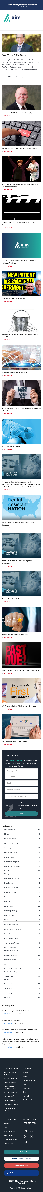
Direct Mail (7, 897)
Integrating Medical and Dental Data (14, 372)
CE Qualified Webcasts (11, 1139)
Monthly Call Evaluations (12, 929)
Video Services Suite (11, 1078)
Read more (12, 76)
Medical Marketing (10, 920)
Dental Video (8, 883)
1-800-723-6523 (29, 1123)
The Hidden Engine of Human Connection (16, 1011)
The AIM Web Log (29, 1080)
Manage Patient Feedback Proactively (15, 634)
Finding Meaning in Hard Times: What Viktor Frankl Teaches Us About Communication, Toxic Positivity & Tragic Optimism (20, 1041)
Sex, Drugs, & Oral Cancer (11, 446)
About (25, 1076)
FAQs (5, 1127)
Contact (25, 1072)
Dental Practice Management (9, 872)
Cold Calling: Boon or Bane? (12, 1020)
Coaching (7, 848)
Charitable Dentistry (11, 843)
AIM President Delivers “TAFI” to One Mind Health (19, 706)
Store (24, 1084)
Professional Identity (11, 1104)
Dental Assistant (9, 857)
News (24, 1092)
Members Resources (11, 924)
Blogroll (6, 834)
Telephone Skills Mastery (9, 1109)
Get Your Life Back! (14, 55)
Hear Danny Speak (29, 1100)
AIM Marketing (8, 116)
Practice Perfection (10, 955)
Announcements (10, 829)
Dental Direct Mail (10, 1082)
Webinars (7, 998)
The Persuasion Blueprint (9, 978)
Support (6, 1123)
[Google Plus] (25, 1136)
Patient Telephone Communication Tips (11, 949)
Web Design (8, 993)
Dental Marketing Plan (11, 862)
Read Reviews (9, 1135)
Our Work (26, 1096)
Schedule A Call (9, 1131)
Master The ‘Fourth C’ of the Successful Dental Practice (21, 670)
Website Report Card (11, 1092)
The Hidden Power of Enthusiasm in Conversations (19, 1030)
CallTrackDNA (9, 1096)
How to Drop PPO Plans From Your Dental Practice (19, 149)
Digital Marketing (10, 892)
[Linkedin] (25, 1142)
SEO (5, 964)
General (7, 901)
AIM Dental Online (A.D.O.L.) (10, 1073)
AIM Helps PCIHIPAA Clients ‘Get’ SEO (15, 742)
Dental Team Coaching (12, 878)
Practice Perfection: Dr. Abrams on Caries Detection (19, 599)
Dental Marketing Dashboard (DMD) (10, 1088)
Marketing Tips (9, 915)
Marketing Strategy (10, 911)
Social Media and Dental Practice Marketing (12, 970)
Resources (26, 1088)
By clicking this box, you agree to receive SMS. (21, 806)
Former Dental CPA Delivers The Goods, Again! (18, 113)
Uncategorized (9, 984)
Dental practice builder (12, 866)
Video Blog (8, 988)
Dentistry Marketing (11, 888)
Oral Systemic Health (11, 938)
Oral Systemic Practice (12, 943)
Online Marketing (10, 934)
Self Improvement (10, 960)
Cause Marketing (10, 839)
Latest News (8, 906)
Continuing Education (11, 852)
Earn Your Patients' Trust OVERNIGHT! (15, 299)
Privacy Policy (8, 1143)
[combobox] (21, 1173)
